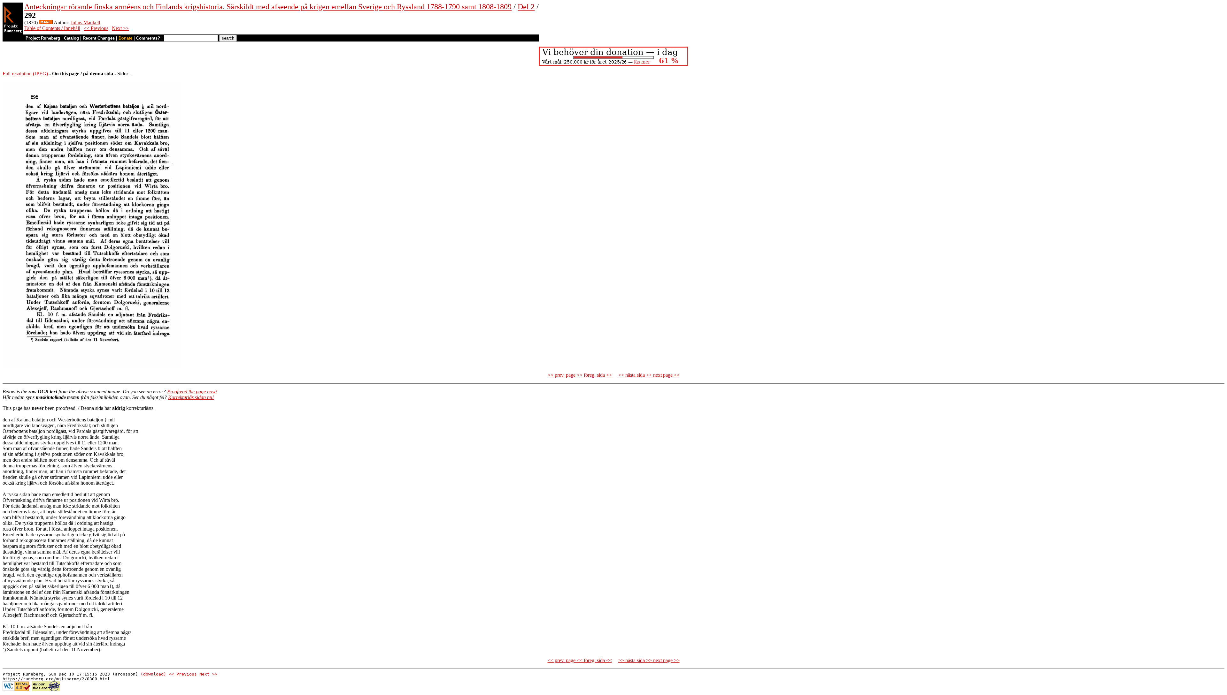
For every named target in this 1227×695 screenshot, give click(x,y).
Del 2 (526, 7)
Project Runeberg (43, 38)
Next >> (120, 28)
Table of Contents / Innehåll (52, 28)
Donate (125, 38)
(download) (153, 674)
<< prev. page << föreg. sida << (580, 375)
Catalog (71, 38)
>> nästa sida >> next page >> (649, 375)
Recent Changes (99, 38)
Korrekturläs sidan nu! (191, 397)
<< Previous (96, 28)
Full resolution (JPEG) (25, 73)
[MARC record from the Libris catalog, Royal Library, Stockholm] (46, 22)
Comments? (148, 38)
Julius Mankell (85, 22)
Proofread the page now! (192, 391)
